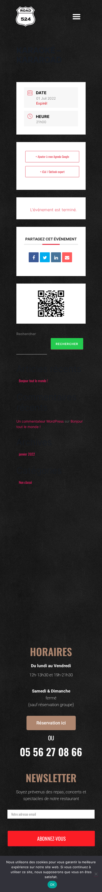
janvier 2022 (27, 454)
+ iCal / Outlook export (52, 172)
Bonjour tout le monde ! (33, 380)
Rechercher (26, 334)
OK (52, 885)
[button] (76, 16)
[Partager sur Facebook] (34, 257)
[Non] (95, 873)
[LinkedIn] (56, 257)
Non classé (25, 482)
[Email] (67, 257)
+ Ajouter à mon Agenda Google (52, 156)
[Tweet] (45, 257)
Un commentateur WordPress (40, 421)
